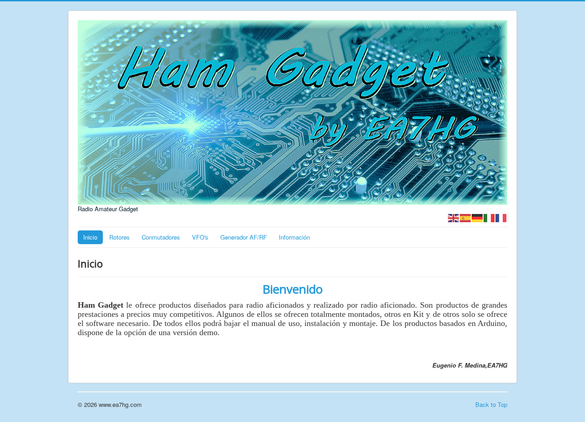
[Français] (501, 217)
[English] (454, 217)
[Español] (466, 217)
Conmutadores (161, 237)
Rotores (119, 237)
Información (294, 237)
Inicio (90, 237)
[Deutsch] (478, 217)
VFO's (200, 237)
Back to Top (491, 404)
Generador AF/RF (243, 237)
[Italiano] (489, 217)
